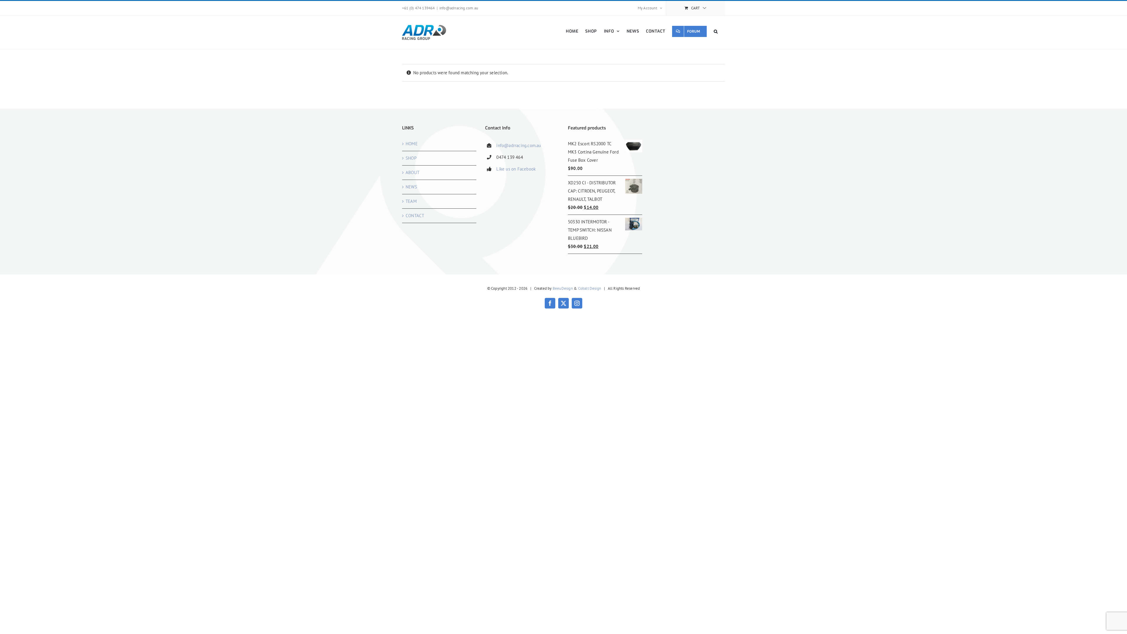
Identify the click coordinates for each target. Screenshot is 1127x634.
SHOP (411, 158)
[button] (716, 31)
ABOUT (412, 172)
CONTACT (415, 215)
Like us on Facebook (516, 169)
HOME (412, 143)
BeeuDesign (563, 288)
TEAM (411, 201)
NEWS (411, 187)
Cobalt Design (589, 288)
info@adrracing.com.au (458, 8)
